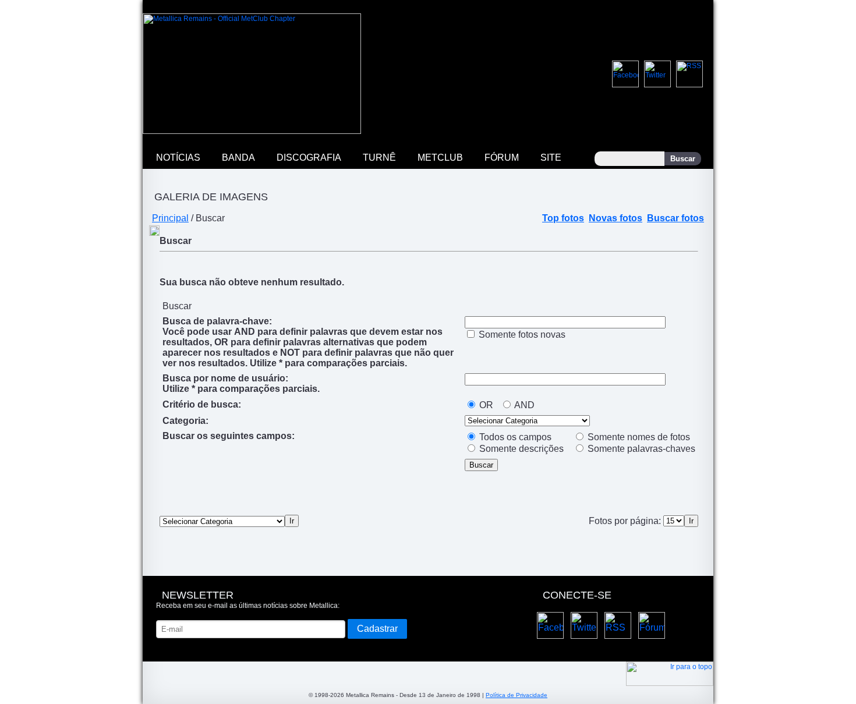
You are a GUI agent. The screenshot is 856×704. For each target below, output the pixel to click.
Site (550, 157)
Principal (170, 218)
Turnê (379, 157)
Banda (238, 157)
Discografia (309, 157)
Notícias (178, 157)
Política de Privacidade (516, 695)
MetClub (440, 157)
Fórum (501, 157)
